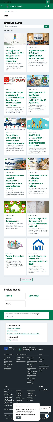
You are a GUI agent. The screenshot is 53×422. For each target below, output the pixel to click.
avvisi (7, 47)
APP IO (40, 408)
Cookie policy (30, 393)
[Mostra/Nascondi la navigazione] (1, 6)
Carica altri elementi (26, 279)
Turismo (29, 382)
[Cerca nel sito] (48, 6)
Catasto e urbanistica (32, 361)
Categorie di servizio (21, 354)
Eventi (40, 372)
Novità (10, 11)
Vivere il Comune (43, 365)
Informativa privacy (31, 395)
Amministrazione (8, 354)
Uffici (5, 359)
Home (6, 11)
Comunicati (41, 359)
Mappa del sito (7, 415)
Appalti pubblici (30, 357)
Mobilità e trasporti (31, 373)
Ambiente (18, 359)
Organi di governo (8, 361)
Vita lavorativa (30, 384)
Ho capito (18, 417)
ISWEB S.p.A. (41, 418)
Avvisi (40, 361)
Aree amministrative (8, 364)
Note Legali (29, 397)
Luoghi (40, 370)
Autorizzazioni (30, 359)
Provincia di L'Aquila (7, 1)
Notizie (40, 357)
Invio (46, 26)
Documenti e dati (8, 357)
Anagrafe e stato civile (20, 361)
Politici (5, 363)
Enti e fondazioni (7, 370)
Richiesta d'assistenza (20, 398)
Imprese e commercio (32, 371)
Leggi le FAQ (18, 390)
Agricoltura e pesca (20, 357)
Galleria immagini (43, 368)
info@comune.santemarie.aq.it (10, 409)
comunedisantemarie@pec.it (10, 405)
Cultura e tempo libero (32, 363)
